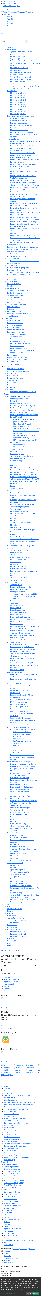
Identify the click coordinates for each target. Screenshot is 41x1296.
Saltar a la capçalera (10, 1)
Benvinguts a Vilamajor (12, 1192)
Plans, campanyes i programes (15, 1118)
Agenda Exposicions (11, 982)
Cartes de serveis (10, 1134)
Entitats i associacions (12, 1169)
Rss (5, 1242)
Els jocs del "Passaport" (12, 1201)
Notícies (7, 989)
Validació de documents (12, 1139)
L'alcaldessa (8, 1088)
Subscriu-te (5, 1045)
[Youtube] (21, 12)
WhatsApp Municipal (11, 1219)
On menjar (8, 1210)
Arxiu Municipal (9, 1160)
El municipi (5, 1162)
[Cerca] (26, 41)
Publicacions (8, 991)
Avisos (20, 950)
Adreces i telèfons (10, 1164)
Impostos (7, 1153)
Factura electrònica (11, 1155)
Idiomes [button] (7, 14)
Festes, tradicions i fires (12, 1206)
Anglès (9, 21)
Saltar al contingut (9, 3)
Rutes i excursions (10, 1199)
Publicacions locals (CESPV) (14, 1183)
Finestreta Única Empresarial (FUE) (16, 1157)
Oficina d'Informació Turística (15, 1194)
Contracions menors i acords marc (16, 1109)
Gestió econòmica (10, 1100)
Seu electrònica (9, 1128)
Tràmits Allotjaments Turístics (14, 1148)
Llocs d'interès (9, 1208)
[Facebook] (12, 12)
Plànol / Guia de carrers (12, 1185)
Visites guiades (9, 1203)
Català (9, 17)
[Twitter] (4, 12)
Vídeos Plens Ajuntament (5, 1071)
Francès (10, 26)
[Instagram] (29, 12)
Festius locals (9, 1178)
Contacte (4, 10)
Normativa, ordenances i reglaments (17, 1095)
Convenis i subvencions (12, 1107)
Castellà (10, 19)
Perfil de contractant (11, 1114)
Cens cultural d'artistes (12, 1173)
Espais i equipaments (11, 1167)
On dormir (8, 1213)
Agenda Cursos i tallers (12, 1229)
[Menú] (2, 45)
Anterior (4, 1028)
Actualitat (8, 951)
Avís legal (7, 1260)
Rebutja (28, 1293)
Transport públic (10, 1187)
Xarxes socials (9, 1231)
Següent (10, 1028)
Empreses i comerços (12, 1171)
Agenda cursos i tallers (12, 979)
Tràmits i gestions (10, 1141)
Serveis (6, 1132)
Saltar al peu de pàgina (11, 6)
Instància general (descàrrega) (15, 1146)
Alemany (10, 23)
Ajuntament (5, 1086)
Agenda (7, 977)
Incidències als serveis (12, 1137)
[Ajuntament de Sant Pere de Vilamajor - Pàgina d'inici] (13, 36)
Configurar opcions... (8, 1293)
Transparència (9, 1116)
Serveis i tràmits (7, 1125)
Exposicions (8, 1226)
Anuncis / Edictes (10, 1098)
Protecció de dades (11, 1121)
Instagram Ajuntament (18, 1071)
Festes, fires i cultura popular (14, 1180)
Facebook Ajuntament (30, 1071)
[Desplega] (14, 951)
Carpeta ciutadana (10, 1151)
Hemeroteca (8, 1245)
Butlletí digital (9, 1233)
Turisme (4, 1190)
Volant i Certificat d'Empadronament (17, 1144)
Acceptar (35, 1293)
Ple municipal (9, 1093)
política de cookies (19, 1289)
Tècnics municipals (11, 1111)
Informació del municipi (12, 1176)
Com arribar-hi (9, 1196)
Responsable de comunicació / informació (19, 1240)
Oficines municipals (11, 1130)
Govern (7, 1091)
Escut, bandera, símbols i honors (16, 1123)
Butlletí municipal (10, 1236)
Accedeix (4, 1007)
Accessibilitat (9, 1263)
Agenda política (9, 984)
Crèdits (6, 1253)
